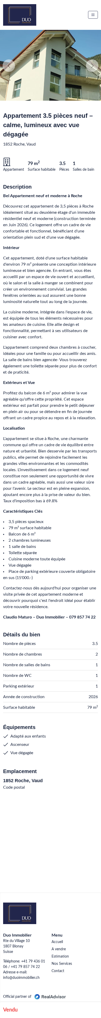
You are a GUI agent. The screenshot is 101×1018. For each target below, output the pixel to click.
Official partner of (17, 997)
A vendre (59, 949)
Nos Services (62, 964)
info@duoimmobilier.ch (21, 978)
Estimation (60, 956)
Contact (58, 971)
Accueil (57, 942)
